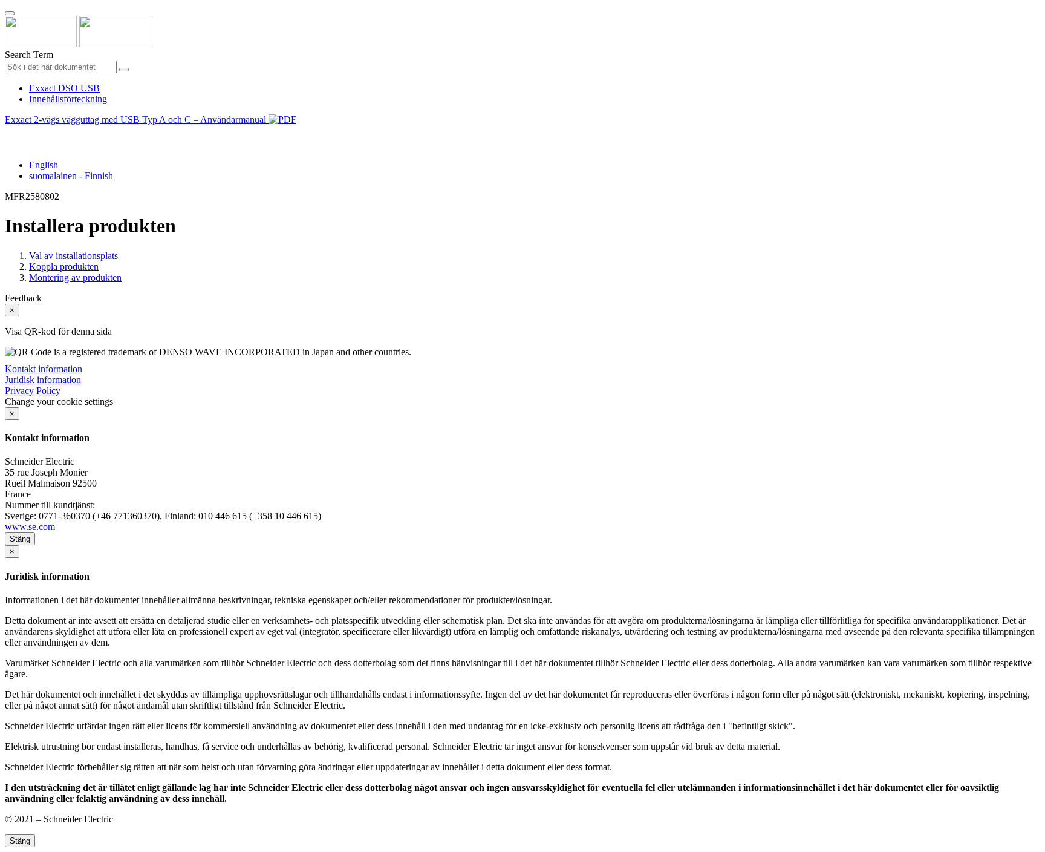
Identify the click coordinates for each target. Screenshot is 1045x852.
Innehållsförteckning (68, 99)
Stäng (20, 538)
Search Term (29, 55)
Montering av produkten (75, 277)
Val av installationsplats (73, 256)
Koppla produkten (64, 266)
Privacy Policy (32, 390)
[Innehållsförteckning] (10, 133)
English (43, 165)
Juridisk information (43, 380)
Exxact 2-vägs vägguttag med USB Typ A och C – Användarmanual (137, 119)
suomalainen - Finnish (71, 176)
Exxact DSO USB (64, 88)
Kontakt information (43, 369)
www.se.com (30, 527)
